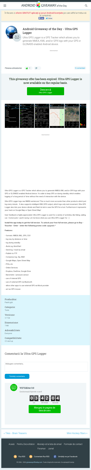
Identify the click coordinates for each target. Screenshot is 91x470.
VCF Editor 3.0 (27, 387)
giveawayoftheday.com (34, 462)
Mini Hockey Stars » (77, 433)
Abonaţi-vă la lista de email (49, 444)
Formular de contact (73, 444)
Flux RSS (21, 456)
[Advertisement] (55, 57)
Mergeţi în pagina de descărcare (44, 409)
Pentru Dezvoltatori (26, 444)
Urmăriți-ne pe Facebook (67, 456)
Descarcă (45, 91)
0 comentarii (80, 68)
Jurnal (51, 448)
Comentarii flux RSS (41, 456)
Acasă (11, 444)
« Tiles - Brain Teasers (15, 433)
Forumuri (41, 448)
